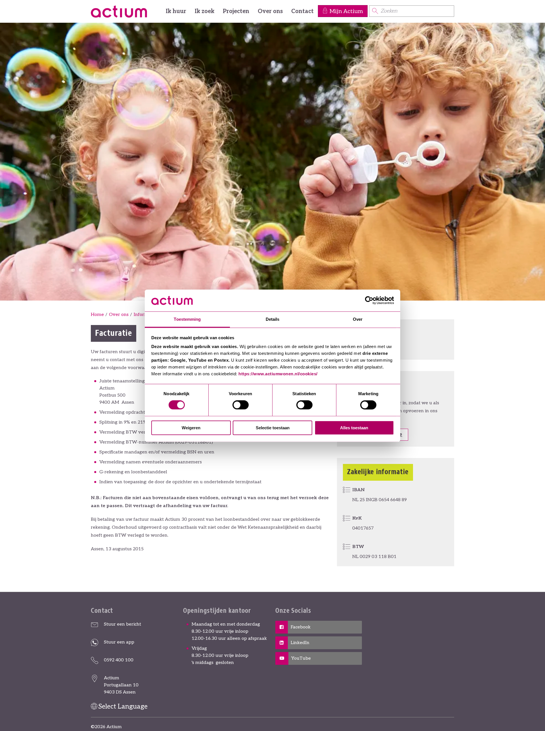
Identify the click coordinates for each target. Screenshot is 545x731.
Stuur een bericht (122, 624)
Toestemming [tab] (187, 319)
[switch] (240, 404)
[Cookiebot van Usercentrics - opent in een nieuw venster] (369, 300)
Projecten (236, 11)
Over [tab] (357, 319)
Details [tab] (273, 319)
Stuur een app (119, 642)
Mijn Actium (346, 11)
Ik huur (176, 11)
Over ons (270, 11)
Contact (302, 11)
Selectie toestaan (273, 427)
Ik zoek (204, 11)
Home (97, 314)
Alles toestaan (354, 427)
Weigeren (191, 427)
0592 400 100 (118, 660)
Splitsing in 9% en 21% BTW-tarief (136, 422)
